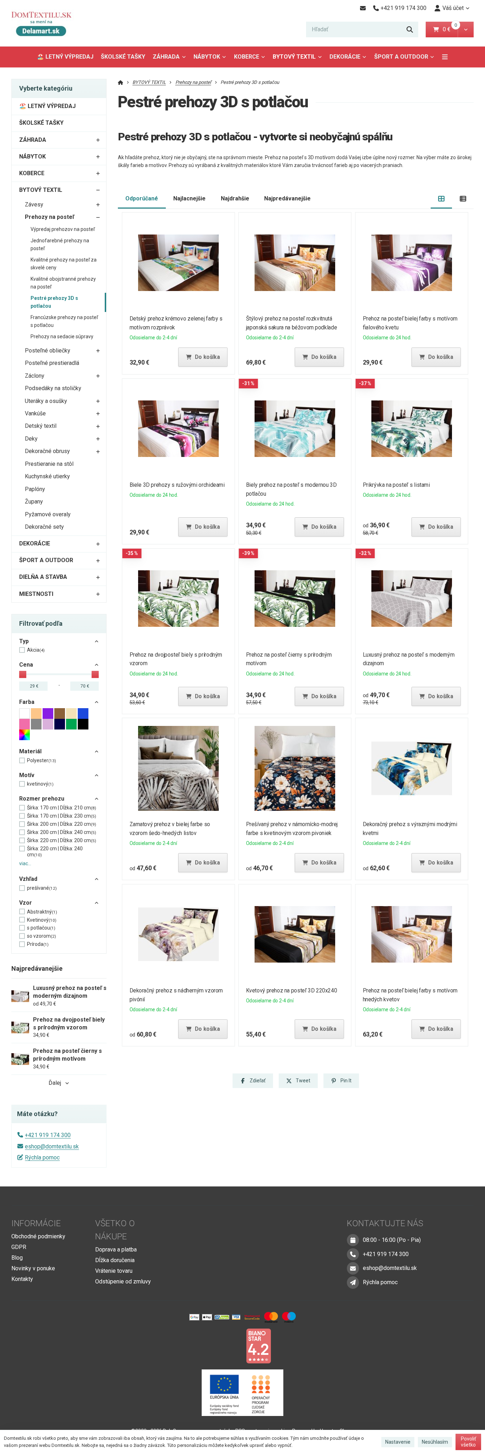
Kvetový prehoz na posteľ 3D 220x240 (291, 990)
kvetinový (40, 784)
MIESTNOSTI (36, 594)
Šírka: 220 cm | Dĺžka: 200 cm (61, 840)
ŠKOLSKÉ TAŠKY (123, 56)
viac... (25, 863)
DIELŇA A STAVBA (43, 576)
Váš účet (453, 8)
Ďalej (55, 1082)
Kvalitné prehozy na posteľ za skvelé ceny (64, 263)
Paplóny (35, 489)
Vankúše (35, 413)
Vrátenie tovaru (113, 1270)
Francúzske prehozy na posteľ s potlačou (64, 321)
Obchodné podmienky (38, 1236)
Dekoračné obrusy (47, 451)
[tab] (441, 199)
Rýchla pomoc (42, 1157)
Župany (34, 501)
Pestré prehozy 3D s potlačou (54, 302)
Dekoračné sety (44, 526)
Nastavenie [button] (397, 1442)
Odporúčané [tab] (141, 198)
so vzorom (41, 936)
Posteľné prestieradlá (52, 363)
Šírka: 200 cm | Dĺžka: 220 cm (61, 824)
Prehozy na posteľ (49, 217)
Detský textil (40, 425)
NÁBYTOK (207, 56)
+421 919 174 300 (48, 1135)
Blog (17, 1257)
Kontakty (22, 1279)
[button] (466, 29)
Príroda (38, 944)
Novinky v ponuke (33, 1268)
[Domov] (46, 23)
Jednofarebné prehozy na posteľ (60, 244)
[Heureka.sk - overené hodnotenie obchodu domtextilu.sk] (229, 1345)
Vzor (25, 902)
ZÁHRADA (166, 56)
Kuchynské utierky (47, 476)
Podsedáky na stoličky (53, 388)
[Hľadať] (409, 29)
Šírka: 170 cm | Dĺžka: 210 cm (61, 808)
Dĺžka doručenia (115, 1260)
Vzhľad (28, 879)
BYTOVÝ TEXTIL (294, 56)
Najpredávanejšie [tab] (287, 198)
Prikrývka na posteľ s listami (396, 484)
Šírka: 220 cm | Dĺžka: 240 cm (55, 852)
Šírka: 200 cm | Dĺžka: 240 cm (61, 832)
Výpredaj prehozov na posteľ (63, 229)
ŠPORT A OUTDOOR (401, 56)
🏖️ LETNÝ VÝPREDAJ (65, 56)
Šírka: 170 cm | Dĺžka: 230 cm (61, 816)
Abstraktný (42, 912)
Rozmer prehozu (41, 798)
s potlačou (41, 928)
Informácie (36, 1223)
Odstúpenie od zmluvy (123, 1281)
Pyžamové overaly (48, 514)
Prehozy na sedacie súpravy (62, 336)
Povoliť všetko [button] (468, 1442)
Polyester (41, 760)
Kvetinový (41, 920)
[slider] (22, 674)
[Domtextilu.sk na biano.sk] (258, 1345)
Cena (26, 664)
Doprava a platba (116, 1249)
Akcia (36, 650)
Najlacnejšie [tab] (189, 198)
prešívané (42, 888)
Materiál (30, 751)
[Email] (362, 8)
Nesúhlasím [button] (435, 1442)
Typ (24, 641)
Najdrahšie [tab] (235, 198)
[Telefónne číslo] (353, 1254)
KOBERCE (246, 56)
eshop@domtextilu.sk (52, 1146)
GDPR (18, 1247)
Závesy (34, 204)
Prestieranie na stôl (49, 464)
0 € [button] (449, 29)
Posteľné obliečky (47, 350)
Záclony (34, 375)
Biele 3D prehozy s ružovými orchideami (176, 484)
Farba (26, 702)
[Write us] (353, 1282)
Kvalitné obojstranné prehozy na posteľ (63, 283)
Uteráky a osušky (46, 401)
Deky (31, 438)
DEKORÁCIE (344, 56)
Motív (26, 775)
